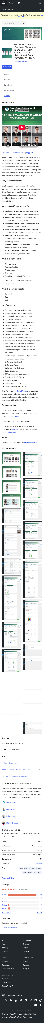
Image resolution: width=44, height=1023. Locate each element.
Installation (8, 85)
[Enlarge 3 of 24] (18, 483)
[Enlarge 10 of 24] (18, 652)
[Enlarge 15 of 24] (39, 524)
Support (7, 96)
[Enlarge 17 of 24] (39, 563)
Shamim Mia (10, 809)
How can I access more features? (15, 776)
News (4, 944)
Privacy (5, 951)
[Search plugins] (24, 23)
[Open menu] (40, 3)
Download (7, 67)
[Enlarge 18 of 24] (39, 602)
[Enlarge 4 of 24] (18, 497)
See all (39, 913)
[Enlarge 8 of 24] (18, 578)
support (15, 429)
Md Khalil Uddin (12, 823)
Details (6, 74)
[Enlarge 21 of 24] (39, 674)
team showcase (28, 872)
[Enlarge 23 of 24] (39, 708)
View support (21, 836)
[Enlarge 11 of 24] (18, 677)
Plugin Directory (7, 9)
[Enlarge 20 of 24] (39, 660)
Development (9, 90)
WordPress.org (10, 432)
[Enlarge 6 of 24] (18, 528)
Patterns (26, 951)
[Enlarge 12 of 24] (39, 454)
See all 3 (39, 863)
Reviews (7, 80)
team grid (27, 868)
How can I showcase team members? (16, 770)
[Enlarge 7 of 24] (18, 561)
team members (36, 868)
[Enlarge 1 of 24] (18, 454)
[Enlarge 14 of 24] (39, 502)
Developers (6, 965)
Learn (4, 958)
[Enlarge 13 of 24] (39, 481)
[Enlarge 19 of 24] (39, 646)
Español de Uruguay (14, 995)
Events (25, 961)
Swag (26, 969)
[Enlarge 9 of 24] (18, 625)
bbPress (6, 982)
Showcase (27, 940)
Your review (6, 913)
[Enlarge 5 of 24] (18, 511)
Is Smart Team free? (9, 763)
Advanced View (8, 878)
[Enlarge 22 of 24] (39, 694)
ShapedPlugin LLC (23, 61)
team (21, 868)
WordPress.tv (8, 969)
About (4, 940)
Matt (5, 979)
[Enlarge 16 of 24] (39, 543)
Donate (27, 965)
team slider (37, 872)
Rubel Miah (10, 816)
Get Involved (28, 958)
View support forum (9, 928)
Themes (26, 944)
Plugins (25, 948)
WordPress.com (9, 975)
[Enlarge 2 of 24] (18, 469)
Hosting (5, 948)
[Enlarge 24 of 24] (39, 724)
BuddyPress (7, 986)
